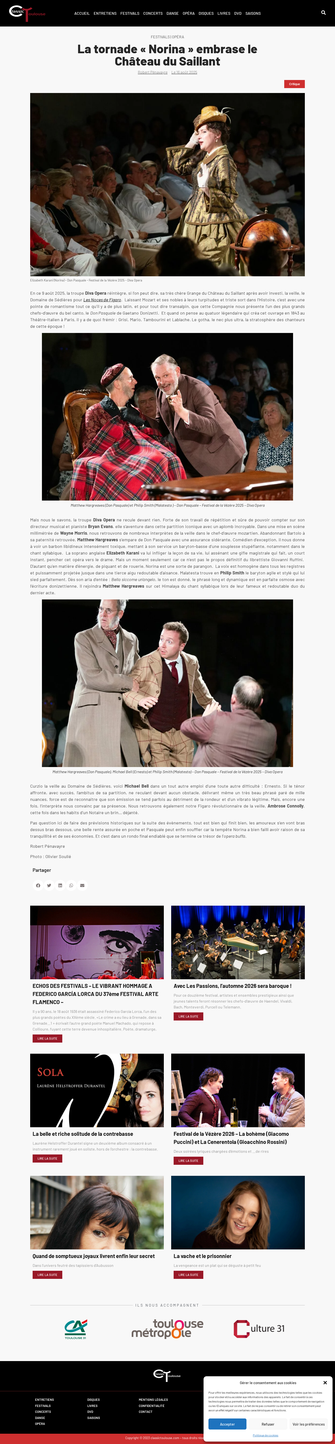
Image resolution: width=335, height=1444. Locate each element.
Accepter (227, 1424)
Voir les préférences (309, 1424)
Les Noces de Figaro (102, 299)
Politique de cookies (265, 1435)
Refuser (268, 1424)
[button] (325, 1382)
